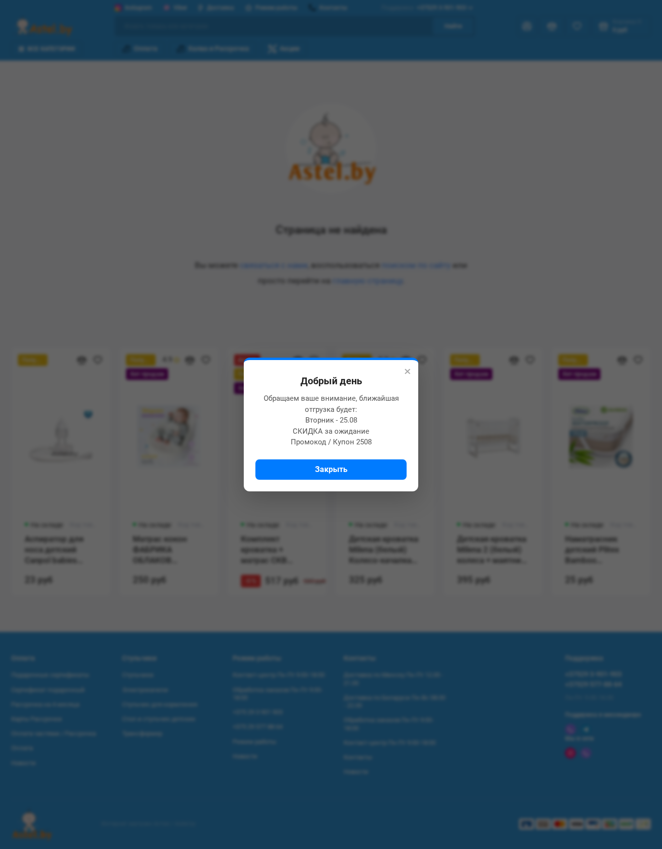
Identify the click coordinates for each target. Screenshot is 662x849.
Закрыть (331, 469)
